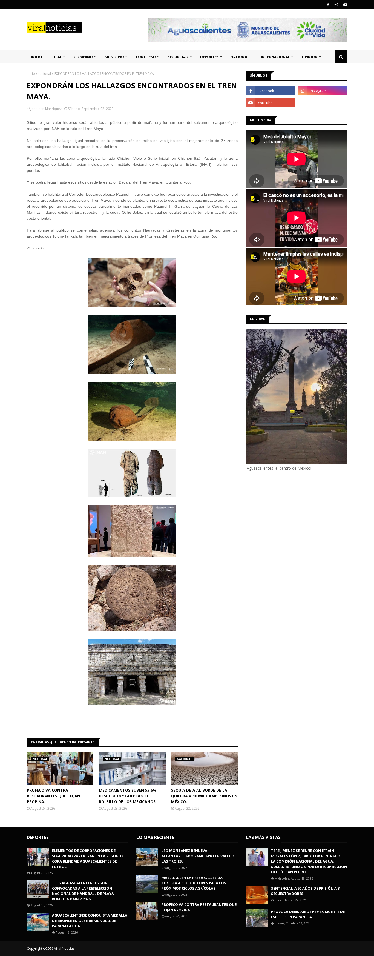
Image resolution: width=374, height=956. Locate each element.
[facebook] (328, 4)
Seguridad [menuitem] (178, 56)
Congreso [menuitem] (146, 56)
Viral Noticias (64, 948)
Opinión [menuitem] (310, 56)
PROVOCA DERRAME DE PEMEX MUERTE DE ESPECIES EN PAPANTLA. (308, 914)
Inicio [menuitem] (36, 56)
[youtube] (344, 4)
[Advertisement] (292, 517)
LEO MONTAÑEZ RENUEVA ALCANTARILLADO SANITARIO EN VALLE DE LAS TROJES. (199, 856)
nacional (44, 73)
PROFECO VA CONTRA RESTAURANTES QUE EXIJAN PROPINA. (53, 795)
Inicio (31, 73)
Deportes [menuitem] (209, 56)
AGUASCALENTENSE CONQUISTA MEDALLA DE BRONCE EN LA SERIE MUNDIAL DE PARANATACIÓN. (89, 920)
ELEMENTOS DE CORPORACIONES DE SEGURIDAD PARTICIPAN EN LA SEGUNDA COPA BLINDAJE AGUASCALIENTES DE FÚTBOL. (88, 858)
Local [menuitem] (56, 56)
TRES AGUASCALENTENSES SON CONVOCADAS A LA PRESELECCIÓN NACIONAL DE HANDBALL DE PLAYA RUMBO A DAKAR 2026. (83, 890)
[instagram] (336, 4)
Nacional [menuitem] (240, 56)
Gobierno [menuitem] (83, 56)
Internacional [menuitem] (275, 56)
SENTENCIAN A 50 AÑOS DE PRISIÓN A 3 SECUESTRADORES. (305, 891)
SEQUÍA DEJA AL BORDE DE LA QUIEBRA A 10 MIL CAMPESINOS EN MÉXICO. (204, 795)
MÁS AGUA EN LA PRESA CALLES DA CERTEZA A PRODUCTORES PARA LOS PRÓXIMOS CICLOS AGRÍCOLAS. (194, 883)
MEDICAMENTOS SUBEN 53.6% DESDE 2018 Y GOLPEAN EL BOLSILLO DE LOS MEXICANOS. (128, 795)
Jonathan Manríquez (46, 108)
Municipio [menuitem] (114, 56)
